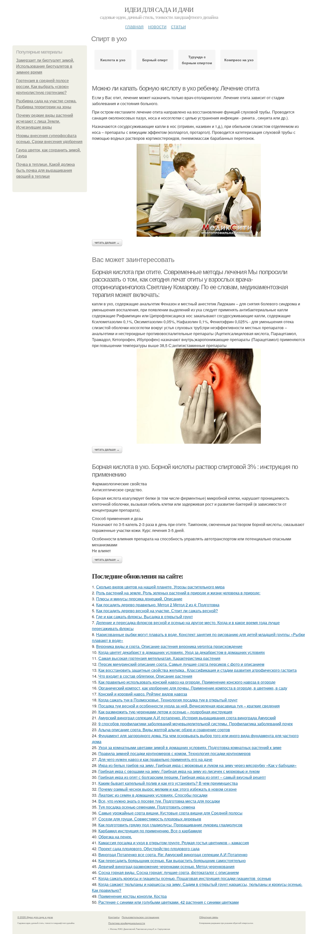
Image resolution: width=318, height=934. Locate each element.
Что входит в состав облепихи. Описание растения (145, 676)
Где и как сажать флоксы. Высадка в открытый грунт (144, 616)
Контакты (113, 917)
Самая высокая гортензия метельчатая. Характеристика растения (159, 658)
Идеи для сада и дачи (158, 9)
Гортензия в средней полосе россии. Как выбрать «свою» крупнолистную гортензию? (42, 87)
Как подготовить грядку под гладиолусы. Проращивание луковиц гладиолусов (170, 825)
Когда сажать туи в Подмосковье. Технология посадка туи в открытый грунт (168, 700)
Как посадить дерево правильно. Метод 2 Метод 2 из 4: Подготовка (157, 605)
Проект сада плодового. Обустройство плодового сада (148, 848)
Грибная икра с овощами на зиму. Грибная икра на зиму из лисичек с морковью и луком (179, 771)
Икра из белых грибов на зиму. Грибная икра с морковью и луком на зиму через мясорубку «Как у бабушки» (197, 765)
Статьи (178, 26)
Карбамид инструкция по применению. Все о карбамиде (150, 831)
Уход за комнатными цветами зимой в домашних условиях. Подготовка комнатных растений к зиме (189, 747)
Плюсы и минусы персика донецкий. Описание (139, 599)
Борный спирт (155, 59)
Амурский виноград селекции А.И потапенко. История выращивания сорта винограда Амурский (187, 718)
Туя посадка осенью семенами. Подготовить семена (146, 807)
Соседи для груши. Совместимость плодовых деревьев (149, 819)
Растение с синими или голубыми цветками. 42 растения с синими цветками (168, 902)
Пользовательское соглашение (140, 917)
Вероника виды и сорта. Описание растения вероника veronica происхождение (169, 646)
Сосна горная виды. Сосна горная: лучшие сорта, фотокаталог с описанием (168, 872)
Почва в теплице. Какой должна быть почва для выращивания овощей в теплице (45, 170)
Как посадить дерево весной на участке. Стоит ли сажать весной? (157, 610)
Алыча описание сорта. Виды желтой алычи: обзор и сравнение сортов (164, 729)
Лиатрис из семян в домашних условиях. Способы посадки (152, 795)
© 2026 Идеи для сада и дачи (35, 917)
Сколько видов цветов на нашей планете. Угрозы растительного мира (160, 587)
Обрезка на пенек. (115, 837)
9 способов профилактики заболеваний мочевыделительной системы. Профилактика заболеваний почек (195, 724)
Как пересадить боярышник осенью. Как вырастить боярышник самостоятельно (172, 860)
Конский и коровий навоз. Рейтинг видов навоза (142, 694)
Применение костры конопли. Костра (132, 896)
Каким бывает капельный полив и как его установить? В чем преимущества (168, 783)
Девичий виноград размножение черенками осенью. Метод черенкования (166, 866)
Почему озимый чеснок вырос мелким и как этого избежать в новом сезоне (167, 789)
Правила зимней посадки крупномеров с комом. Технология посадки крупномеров (174, 753)
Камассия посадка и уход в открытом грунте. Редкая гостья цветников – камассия (173, 843)
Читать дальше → (107, 242)
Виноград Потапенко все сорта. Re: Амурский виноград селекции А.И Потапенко (172, 854)
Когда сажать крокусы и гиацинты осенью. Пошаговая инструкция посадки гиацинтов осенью (184, 878)
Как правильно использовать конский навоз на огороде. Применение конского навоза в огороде (187, 682)
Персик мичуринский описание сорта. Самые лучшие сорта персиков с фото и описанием (181, 664)
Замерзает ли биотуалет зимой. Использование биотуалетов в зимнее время (45, 66)
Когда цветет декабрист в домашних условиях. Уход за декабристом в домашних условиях (181, 652)
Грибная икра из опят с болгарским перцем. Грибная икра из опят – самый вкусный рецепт (182, 777)
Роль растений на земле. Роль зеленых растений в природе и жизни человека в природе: (178, 593)
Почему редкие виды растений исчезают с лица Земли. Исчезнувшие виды (44, 121)
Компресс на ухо (239, 59)
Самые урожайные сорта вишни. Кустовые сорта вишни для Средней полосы (170, 813)
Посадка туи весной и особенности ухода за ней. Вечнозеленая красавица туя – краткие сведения (189, 706)
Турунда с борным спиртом (197, 59)
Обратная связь (208, 917)
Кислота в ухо (112, 59)
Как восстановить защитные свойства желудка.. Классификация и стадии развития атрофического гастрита (197, 670)
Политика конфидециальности (126, 923)
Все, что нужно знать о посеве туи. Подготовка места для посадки (159, 801)
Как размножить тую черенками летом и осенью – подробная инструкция (165, 712)
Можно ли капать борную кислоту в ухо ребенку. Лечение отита (175, 88)
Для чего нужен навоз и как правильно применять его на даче (155, 759)
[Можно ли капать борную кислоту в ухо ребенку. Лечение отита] (199, 190)
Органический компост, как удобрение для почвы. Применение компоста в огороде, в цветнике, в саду (192, 688)
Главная (134, 26)
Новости (157, 26)
